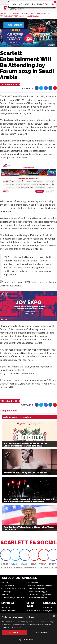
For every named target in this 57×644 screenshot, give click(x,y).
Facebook (47, 607)
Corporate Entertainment (13, 588)
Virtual (4, 594)
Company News (8, 410)
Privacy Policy (33, 610)
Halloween (33, 582)
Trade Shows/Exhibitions (13, 597)
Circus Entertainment (38, 597)
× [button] (54, 616)
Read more (18, 627)
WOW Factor (7, 585)
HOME (2, 14)
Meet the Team (8, 610)
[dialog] (28, 628)
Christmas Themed (37, 588)
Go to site (49, 4)
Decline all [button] (41, 632)
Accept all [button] (14, 632)
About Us (5, 607)
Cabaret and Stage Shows (39, 594)
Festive (4, 582)
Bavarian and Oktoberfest (40, 585)
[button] (37, 88)
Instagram (48, 610)
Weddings (6, 591)
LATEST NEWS (12, 14)
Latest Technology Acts (39, 591)
